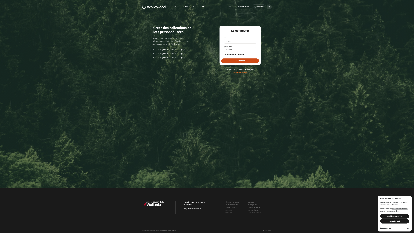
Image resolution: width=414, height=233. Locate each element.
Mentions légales (253, 210)
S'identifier (260, 7)
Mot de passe (228, 46)
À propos (251, 202)
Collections (228, 213)
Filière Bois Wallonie (254, 213)
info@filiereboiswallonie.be (192, 209)
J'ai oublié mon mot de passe (234, 54)
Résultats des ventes (231, 205)
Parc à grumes (252, 205)
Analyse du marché (231, 207)
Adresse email (228, 38)
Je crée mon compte (240, 72)
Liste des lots (189, 7)
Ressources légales (254, 207)
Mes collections (243, 7)
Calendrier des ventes (232, 202)
